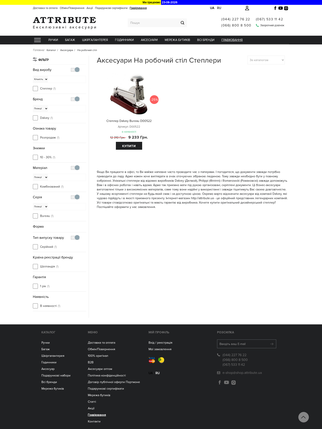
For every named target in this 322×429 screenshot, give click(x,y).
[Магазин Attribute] (65, 20)
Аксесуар (48, 369)
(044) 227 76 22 (235, 19)
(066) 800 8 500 (236, 25)
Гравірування (138, 8)
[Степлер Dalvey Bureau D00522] (129, 94)
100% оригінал (98, 356)
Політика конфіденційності (107, 375)
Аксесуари (149, 40)
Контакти (94, 421)
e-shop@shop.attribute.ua (242, 373)
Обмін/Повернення (72, 8)
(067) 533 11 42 (269, 19)
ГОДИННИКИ (124, 40)
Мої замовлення (160, 349)
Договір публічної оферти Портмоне (114, 382)
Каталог (48, 332)
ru (219, 8)
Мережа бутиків (177, 40)
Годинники (49, 362)
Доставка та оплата (45, 8)
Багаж (70, 40)
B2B (91, 362)
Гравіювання (232, 40)
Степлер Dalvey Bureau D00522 (129, 121)
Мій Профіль (159, 332)
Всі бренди (205, 40)
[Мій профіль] (247, 8)
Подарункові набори (56, 375)
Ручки (53, 40)
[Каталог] (37, 40)
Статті (92, 402)
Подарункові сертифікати (111, 8)
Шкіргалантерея (95, 40)
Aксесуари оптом (100, 369)
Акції (90, 8)
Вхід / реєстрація (160, 343)
